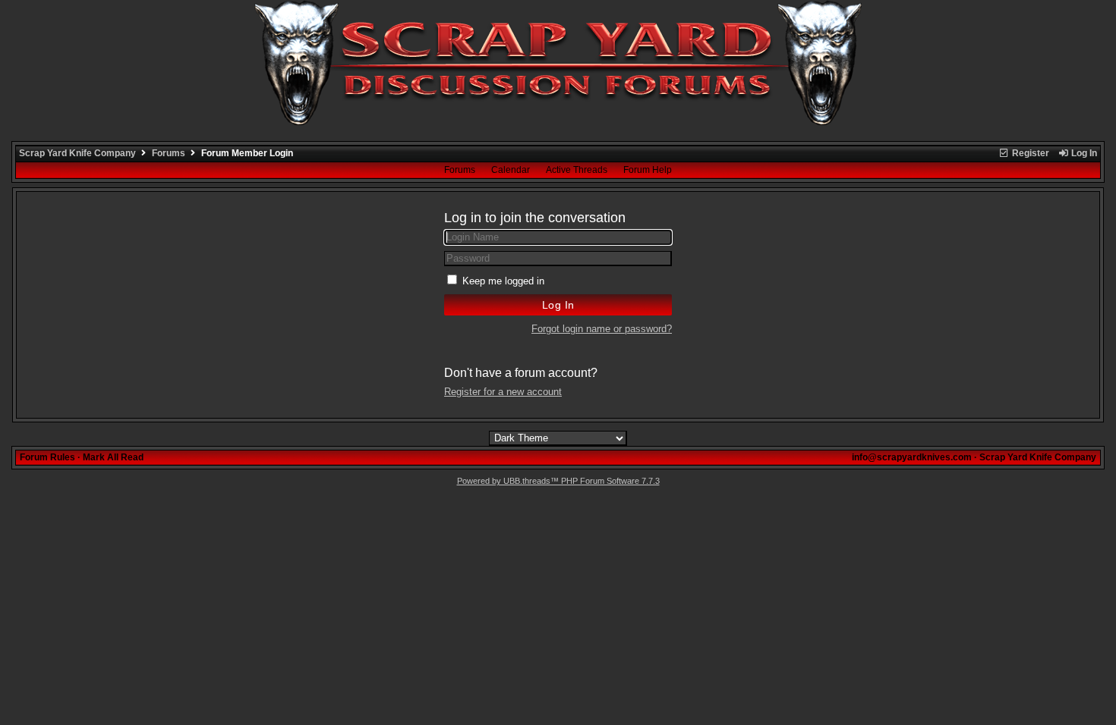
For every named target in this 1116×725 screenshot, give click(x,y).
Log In (1083, 153)
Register (1029, 153)
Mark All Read (113, 457)
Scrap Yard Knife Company (77, 153)
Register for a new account (503, 391)
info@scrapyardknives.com (912, 457)
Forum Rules (47, 457)
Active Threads (576, 170)
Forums (168, 153)
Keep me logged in (503, 281)
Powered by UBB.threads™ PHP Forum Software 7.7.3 (558, 480)
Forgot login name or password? (601, 328)
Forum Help (647, 170)
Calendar (510, 170)
